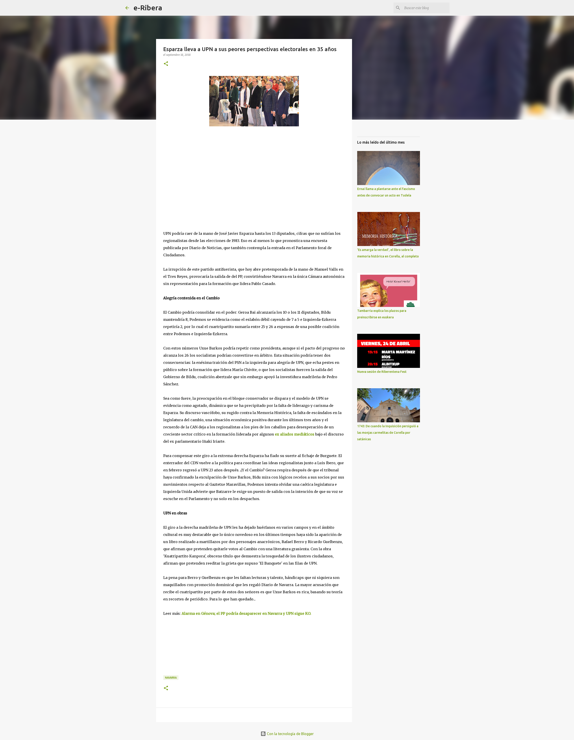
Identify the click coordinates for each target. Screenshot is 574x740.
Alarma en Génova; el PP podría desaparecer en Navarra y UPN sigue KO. (247, 613)
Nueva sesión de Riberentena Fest (382, 371)
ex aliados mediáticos (294, 434)
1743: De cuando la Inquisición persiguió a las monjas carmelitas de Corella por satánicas (387, 432)
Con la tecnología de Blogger (290, 734)
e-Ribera (147, 8)
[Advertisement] (196, 185)
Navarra (171, 677)
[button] (166, 64)
